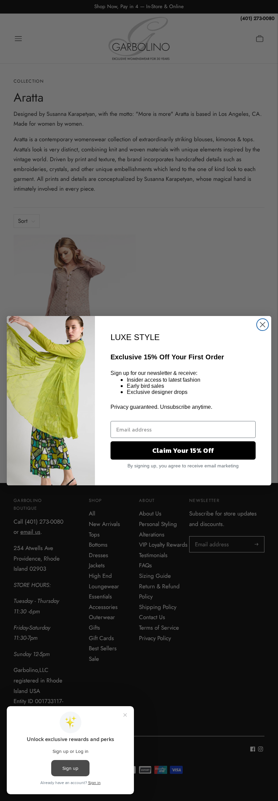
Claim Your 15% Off (183, 450)
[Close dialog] (263, 325)
